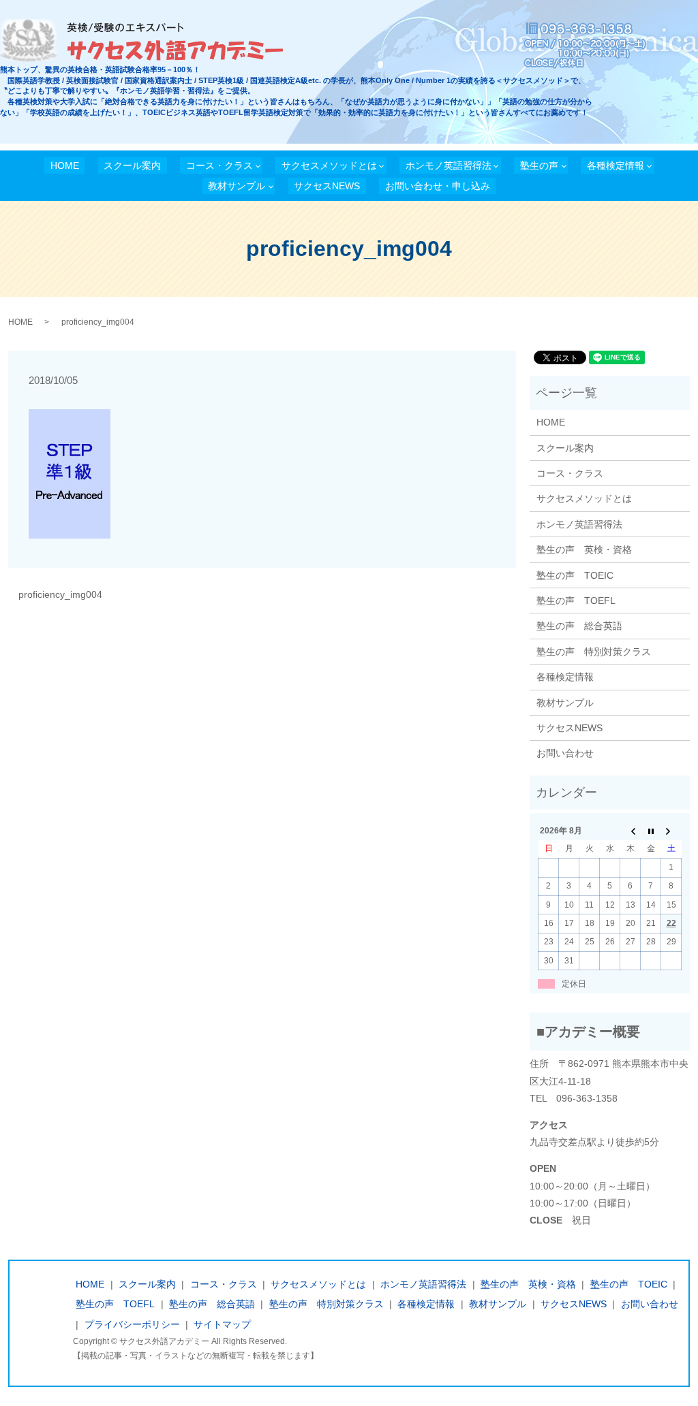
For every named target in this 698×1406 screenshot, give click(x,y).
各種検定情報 (615, 165)
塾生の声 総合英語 (579, 625)
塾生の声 (539, 165)
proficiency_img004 (60, 594)
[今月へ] (651, 831)
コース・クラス (219, 165)
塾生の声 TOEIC (574, 575)
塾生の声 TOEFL (576, 600)
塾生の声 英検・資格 (584, 549)
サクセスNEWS (327, 185)
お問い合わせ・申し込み (437, 185)
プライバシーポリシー (132, 1324)
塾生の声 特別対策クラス (593, 651)
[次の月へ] (671, 831)
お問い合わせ (565, 753)
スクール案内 (132, 165)
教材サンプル (236, 185)
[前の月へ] (630, 831)
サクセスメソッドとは (329, 165)
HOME (64, 165)
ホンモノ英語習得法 (448, 165)
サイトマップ (222, 1324)
